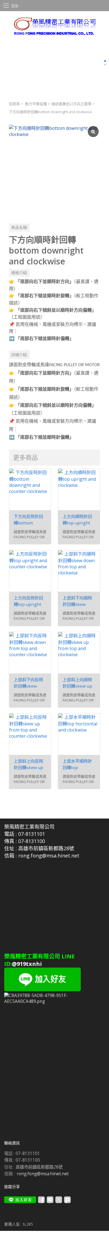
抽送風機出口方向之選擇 (71, 103)
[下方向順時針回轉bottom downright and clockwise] (54, 170)
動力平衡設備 (36, 103)
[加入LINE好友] (20, 1199)
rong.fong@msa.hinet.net (43, 1174)
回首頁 (14, 103)
